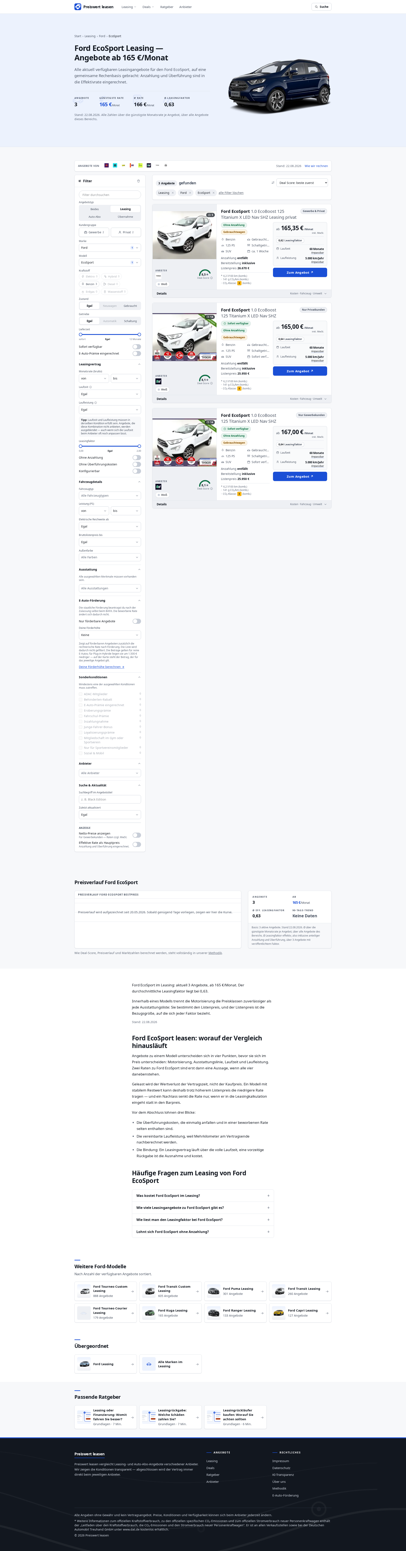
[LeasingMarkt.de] (123, 165)
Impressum (280, 1461)
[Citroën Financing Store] (166, 165)
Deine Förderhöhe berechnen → (101, 667)
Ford (102, 36)
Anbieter (185, 7)
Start (77, 36)
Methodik (215, 953)
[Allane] (140, 165)
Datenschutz (281, 1468)
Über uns (279, 1481)
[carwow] (115, 165)
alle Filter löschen (231, 193)
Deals (147, 7)
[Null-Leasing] (106, 165)
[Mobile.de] (132, 165)
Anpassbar (317, 252)
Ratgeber (166, 7)
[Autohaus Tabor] (157, 165)
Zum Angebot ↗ (300, 272)
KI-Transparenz (283, 1474)
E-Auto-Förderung (285, 1495)
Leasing (127, 7)
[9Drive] (149, 165)
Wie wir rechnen (316, 166)
